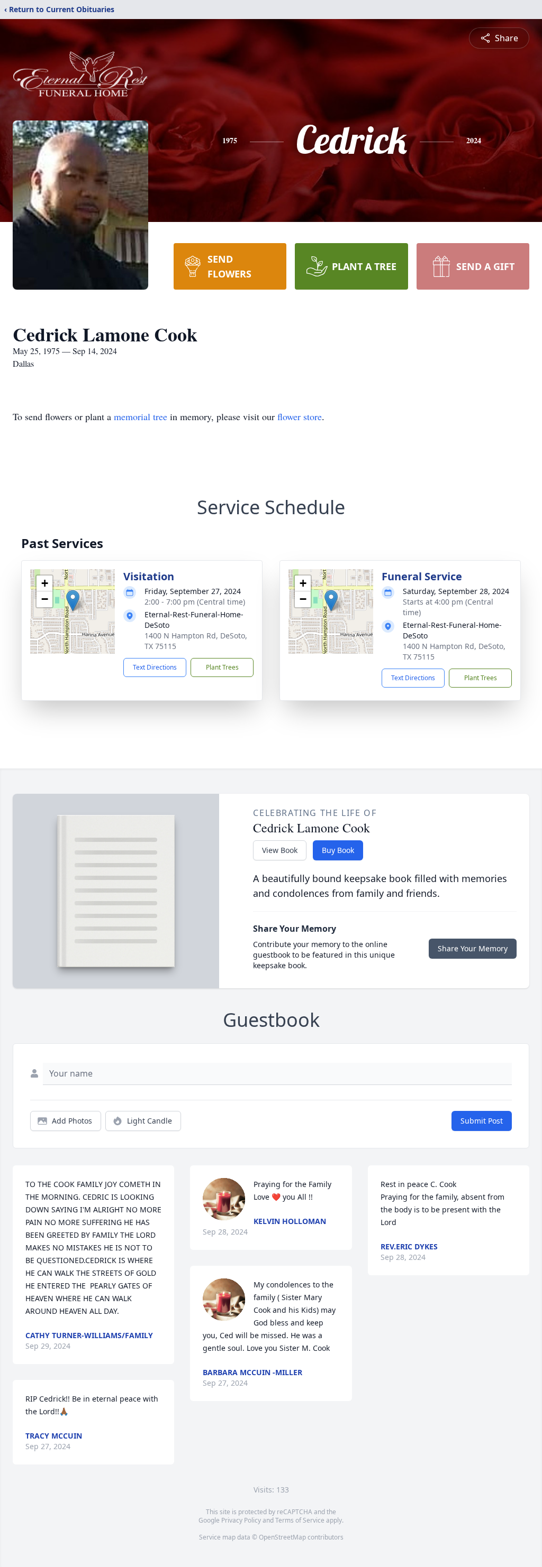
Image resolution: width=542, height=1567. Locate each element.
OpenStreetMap (282, 1537)
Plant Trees (222, 667)
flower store (299, 416)
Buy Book (338, 850)
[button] (72, 600)
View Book (279, 850)
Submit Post (481, 1121)
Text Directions (155, 667)
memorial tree (140, 416)
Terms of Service (299, 1520)
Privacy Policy (241, 1520)
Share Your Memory (473, 948)
